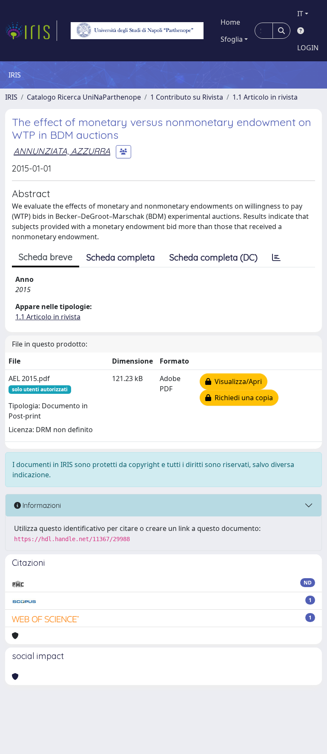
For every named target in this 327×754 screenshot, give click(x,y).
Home (230, 22)
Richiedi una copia (242, 397)
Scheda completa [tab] (120, 257)
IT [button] (300, 13)
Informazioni (41, 505)
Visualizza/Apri (236, 381)
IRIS (11, 97)
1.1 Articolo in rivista (265, 97)
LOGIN (307, 47)
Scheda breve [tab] (45, 257)
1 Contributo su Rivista (186, 97)
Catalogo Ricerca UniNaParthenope (84, 97)
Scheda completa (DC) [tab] (213, 257)
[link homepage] (31, 30)
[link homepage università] (137, 30)
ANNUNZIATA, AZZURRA (62, 151)
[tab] (276, 258)
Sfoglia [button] (232, 39)
